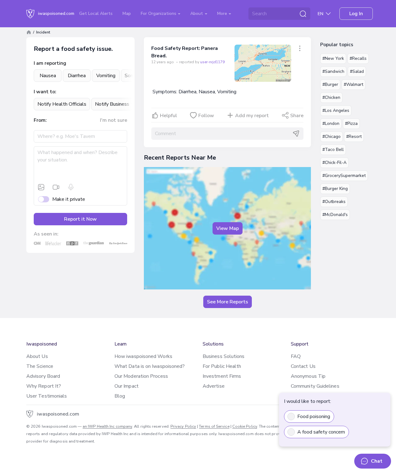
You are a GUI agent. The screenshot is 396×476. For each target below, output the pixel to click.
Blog (119, 396)
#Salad (357, 71)
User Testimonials (46, 396)
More (222, 13)
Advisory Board (43, 376)
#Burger (330, 84)
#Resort (354, 136)
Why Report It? (43, 386)
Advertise (214, 386)
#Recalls (358, 58)
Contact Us (303, 366)
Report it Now (80, 219)
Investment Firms (222, 376)
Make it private (68, 199)
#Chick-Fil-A (334, 162)
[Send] (296, 133)
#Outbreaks (334, 202)
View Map (227, 228)
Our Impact (126, 386)
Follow (206, 115)
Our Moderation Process (141, 376)
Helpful (168, 115)
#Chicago (331, 136)
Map (127, 13)
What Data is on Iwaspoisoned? (149, 366)
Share (296, 115)
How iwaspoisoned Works (143, 356)
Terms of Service (214, 426)
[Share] (299, 48)
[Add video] (56, 187)
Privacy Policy (183, 426)
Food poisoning (313, 416)
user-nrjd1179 (212, 62)
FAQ (296, 356)
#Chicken (331, 97)
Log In (356, 13)
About (197, 13)
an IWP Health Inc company (107, 426)
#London (330, 123)
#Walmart (353, 84)
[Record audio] (71, 187)
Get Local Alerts (96, 13)
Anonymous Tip (308, 376)
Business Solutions (223, 356)
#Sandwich (333, 71)
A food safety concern (321, 432)
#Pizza (351, 123)
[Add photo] (41, 187)
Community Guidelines (315, 386)
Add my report (252, 115)
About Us (37, 356)
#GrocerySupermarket (344, 175)
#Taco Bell (333, 149)
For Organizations (159, 13)
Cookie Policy (244, 426)
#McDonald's (335, 215)
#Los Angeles (335, 110)
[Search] (303, 13)
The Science (39, 366)
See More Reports (227, 301)
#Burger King (335, 189)
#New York (333, 58)
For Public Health (222, 366)
